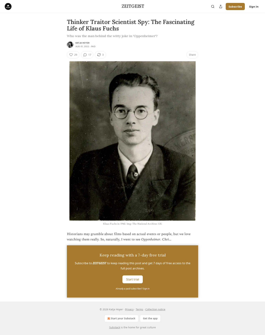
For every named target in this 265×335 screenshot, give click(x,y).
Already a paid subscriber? (132, 288)
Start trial (132, 279)
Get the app (150, 318)
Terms (139, 309)
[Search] (212, 6)
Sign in (254, 6)
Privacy (129, 309)
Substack (114, 327)
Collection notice (155, 309)
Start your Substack (123, 318)
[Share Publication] (220, 6)
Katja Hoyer (82, 43)
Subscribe (235, 6)
